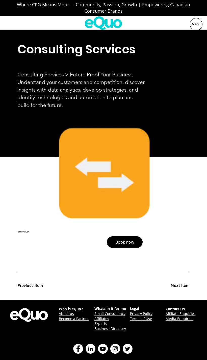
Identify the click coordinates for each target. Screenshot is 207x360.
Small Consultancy (109, 313)
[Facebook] (78, 349)
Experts (100, 323)
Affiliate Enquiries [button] (181, 313)
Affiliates (101, 318)
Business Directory (110, 328)
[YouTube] (103, 349)
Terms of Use (141, 318)
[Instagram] (115, 349)
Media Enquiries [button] (179, 318)
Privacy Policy (141, 313)
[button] (125, 242)
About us (66, 313)
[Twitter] (128, 349)
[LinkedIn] (90, 349)
